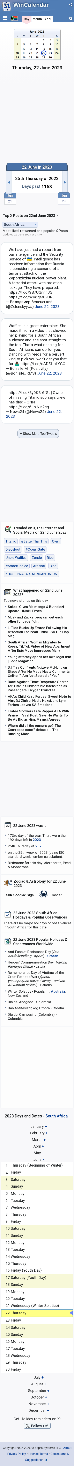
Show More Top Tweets (38, 433)
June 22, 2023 (47, 306)
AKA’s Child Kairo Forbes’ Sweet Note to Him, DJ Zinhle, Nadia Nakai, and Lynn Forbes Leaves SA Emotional (39, 700)
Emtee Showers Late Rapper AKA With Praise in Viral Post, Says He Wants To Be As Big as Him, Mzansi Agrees (38, 715)
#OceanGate (35, 549)
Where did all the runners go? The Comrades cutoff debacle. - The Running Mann (34, 730)
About (67, 1448)
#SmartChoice (17, 566)
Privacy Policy (16, 1454)
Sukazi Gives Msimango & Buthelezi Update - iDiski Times (36, 609)
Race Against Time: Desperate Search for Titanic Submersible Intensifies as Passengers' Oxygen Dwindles (38, 686)
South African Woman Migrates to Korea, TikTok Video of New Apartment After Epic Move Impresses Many (39, 646)
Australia (58, 991)
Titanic (11, 541)
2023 (37, 840)
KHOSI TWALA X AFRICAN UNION (31, 574)
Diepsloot (13, 549)
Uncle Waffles (16, 558)
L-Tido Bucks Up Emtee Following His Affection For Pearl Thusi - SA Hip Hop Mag (38, 632)
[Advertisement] (37, 118)
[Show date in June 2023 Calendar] (37, 51)
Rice (50, 558)
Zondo (37, 558)
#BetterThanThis (34, 541)
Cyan (56, 541)
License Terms (38, 1454)
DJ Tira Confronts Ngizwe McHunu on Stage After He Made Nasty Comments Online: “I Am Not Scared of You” (39, 671)
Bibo (53, 566)
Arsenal (39, 566)
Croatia (53, 956)
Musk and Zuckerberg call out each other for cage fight (35, 619)
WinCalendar (31, 5)
